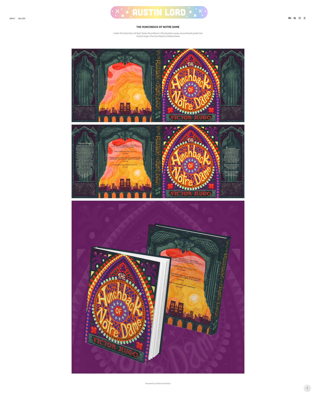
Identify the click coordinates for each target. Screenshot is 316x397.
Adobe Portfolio (163, 383)
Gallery (21, 18)
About (12, 18)
